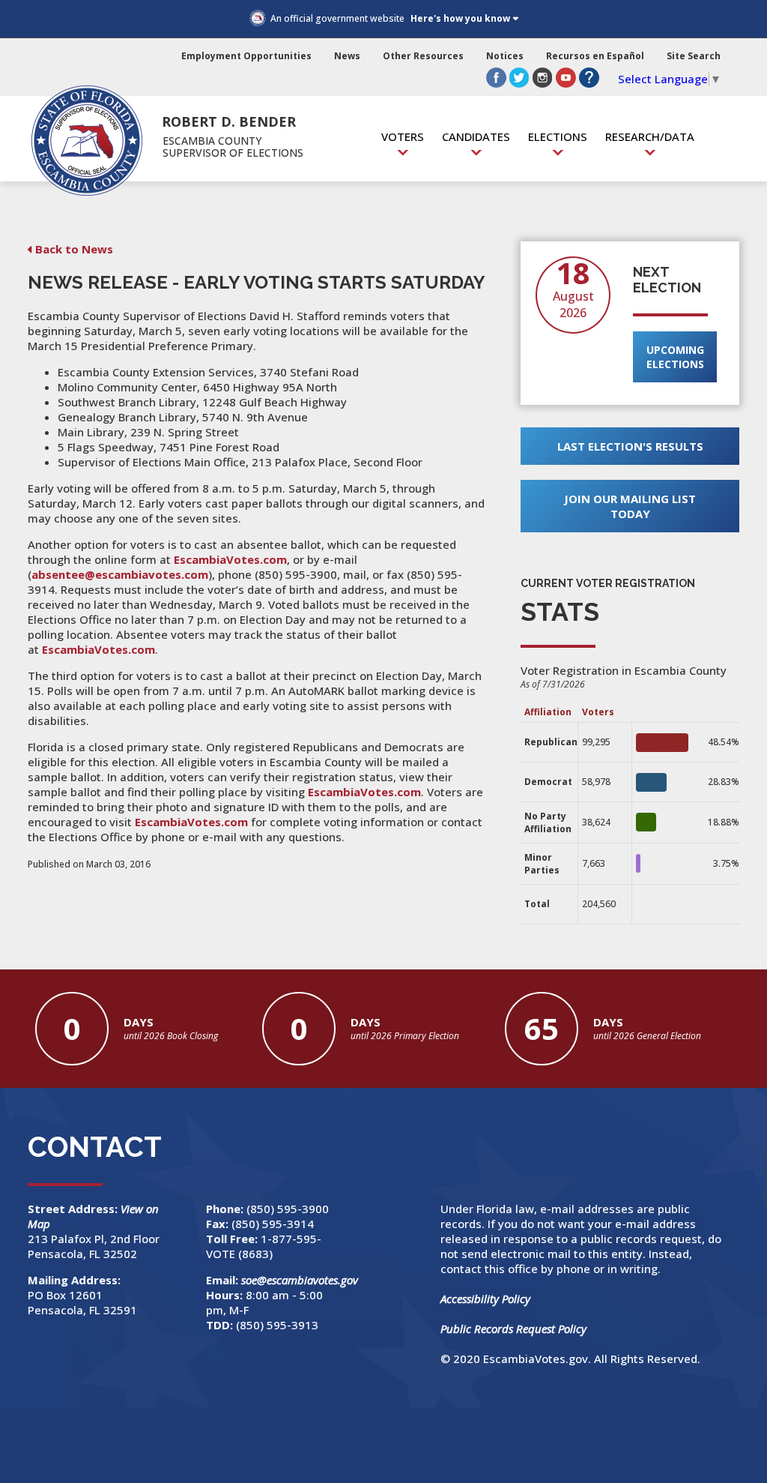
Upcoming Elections (675, 357)
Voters (402, 136)
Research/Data (649, 136)
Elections (557, 136)
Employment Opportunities (246, 55)
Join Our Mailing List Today (630, 506)
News (347, 55)
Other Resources (423, 55)
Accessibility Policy (485, 1298)
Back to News (74, 248)
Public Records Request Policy (513, 1328)
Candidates (476, 136)
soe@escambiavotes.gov (299, 1279)
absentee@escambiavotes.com (119, 574)
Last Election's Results (630, 446)
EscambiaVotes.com (230, 559)
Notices (505, 55)
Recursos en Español (595, 55)
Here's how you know (460, 18)
